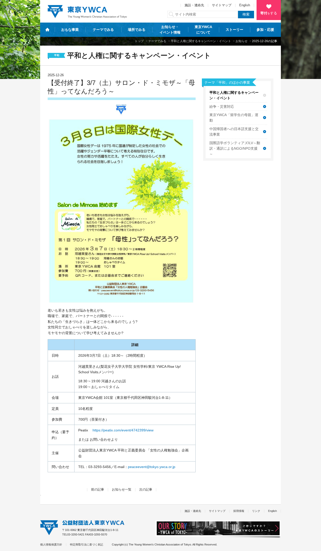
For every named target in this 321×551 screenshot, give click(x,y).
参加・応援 (265, 30)
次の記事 (145, 489)
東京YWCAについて (203, 29)
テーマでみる (103, 30)
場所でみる (136, 30)
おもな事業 (70, 30)
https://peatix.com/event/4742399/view (123, 430)
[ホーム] (47, 29)
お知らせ (241, 41)
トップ (139, 41)
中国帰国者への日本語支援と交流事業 (234, 131)
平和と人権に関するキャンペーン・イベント (201, 41)
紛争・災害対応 (221, 107)
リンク (256, 510)
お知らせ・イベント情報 (170, 29)
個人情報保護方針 (51, 544)
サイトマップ (221, 5)
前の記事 (97, 489)
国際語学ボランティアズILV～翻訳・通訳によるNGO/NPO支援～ (234, 148)
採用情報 (238, 510)
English (244, 5)
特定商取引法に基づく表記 (86, 544)
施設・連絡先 (194, 5)
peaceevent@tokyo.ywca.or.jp (151, 467)
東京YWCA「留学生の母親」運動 (233, 117)
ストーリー (234, 30)
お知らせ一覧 (121, 489)
